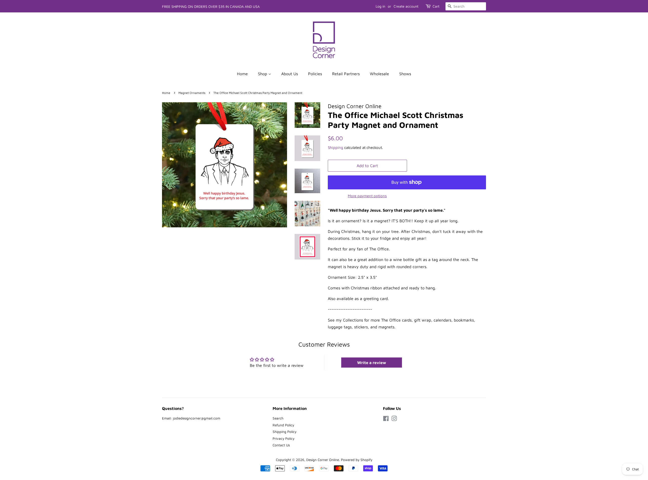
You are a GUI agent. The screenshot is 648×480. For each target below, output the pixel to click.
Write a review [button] (371, 362)
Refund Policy (283, 425)
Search (278, 418)
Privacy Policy (283, 438)
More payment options (367, 196)
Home (242, 73)
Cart (436, 6)
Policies (315, 73)
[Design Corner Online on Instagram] (394, 419)
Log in (380, 6)
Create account (406, 6)
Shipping (335, 147)
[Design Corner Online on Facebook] (386, 419)
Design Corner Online (322, 460)
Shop (263, 73)
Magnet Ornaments (191, 93)
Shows (405, 73)
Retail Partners (346, 73)
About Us (289, 73)
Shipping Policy (284, 432)
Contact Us (281, 445)
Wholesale (379, 73)
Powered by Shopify (356, 460)
